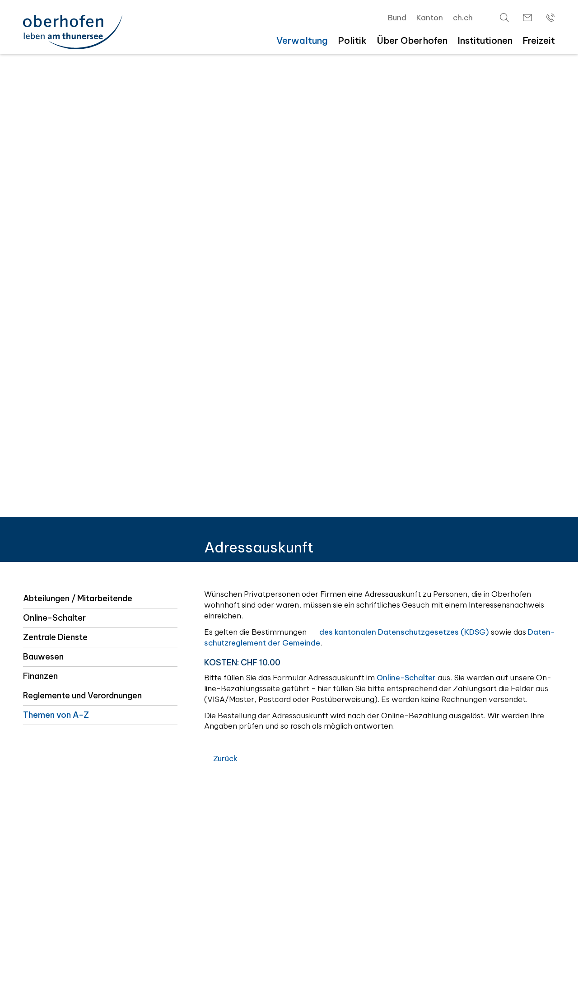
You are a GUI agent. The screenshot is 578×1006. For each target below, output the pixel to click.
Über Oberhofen (412, 40)
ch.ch (463, 18)
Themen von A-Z (56, 715)
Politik (352, 40)
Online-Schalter (54, 618)
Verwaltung (302, 40)
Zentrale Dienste (55, 637)
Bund (397, 18)
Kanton (429, 18)
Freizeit (538, 40)
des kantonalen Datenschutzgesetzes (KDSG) (404, 632)
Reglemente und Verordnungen (82, 695)
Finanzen (40, 676)
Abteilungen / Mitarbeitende (77, 598)
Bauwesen (43, 656)
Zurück (225, 758)
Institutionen (485, 40)
